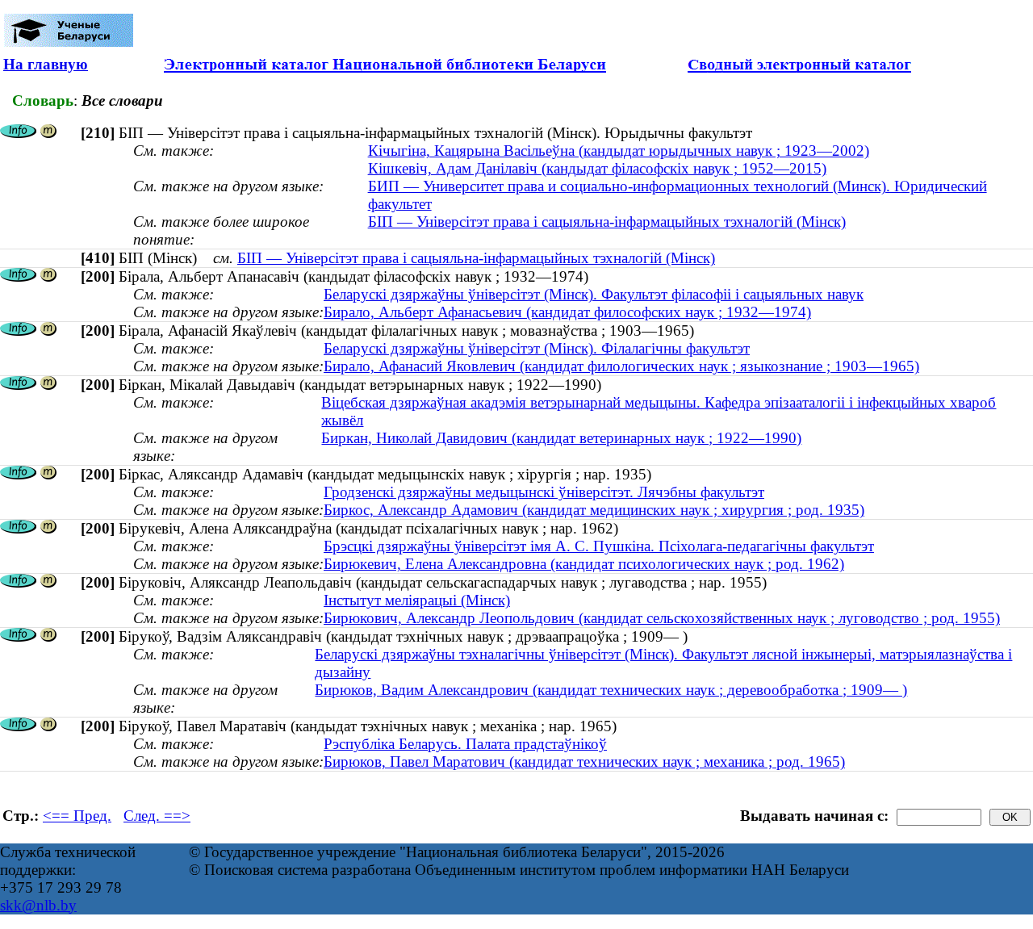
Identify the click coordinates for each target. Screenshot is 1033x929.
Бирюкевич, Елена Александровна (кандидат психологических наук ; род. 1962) (584, 563)
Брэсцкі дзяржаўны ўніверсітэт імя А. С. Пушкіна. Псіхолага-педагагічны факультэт (599, 546)
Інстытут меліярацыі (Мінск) (417, 600)
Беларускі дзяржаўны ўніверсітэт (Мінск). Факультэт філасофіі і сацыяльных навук (594, 294)
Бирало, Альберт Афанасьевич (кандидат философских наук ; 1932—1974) (567, 311)
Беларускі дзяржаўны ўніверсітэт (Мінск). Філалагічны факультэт (537, 348)
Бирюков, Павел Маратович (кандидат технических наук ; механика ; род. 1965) (584, 761)
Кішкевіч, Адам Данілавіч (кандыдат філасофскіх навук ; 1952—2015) (597, 168)
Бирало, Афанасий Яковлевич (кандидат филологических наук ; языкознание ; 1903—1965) (621, 366)
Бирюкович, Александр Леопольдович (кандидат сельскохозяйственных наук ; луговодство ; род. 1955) (662, 617)
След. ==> (156, 815)
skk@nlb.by (38, 905)
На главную (45, 64)
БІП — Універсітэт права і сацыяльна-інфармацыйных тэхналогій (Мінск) (607, 221)
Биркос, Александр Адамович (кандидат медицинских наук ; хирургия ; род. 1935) (594, 509)
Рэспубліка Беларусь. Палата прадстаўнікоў (465, 743)
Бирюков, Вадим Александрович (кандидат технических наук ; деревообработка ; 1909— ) (611, 689)
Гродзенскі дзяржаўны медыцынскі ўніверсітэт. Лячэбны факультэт (544, 491)
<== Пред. (77, 815)
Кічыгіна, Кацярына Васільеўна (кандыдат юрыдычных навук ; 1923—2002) (618, 150)
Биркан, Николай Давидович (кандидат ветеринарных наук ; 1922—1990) (561, 437)
